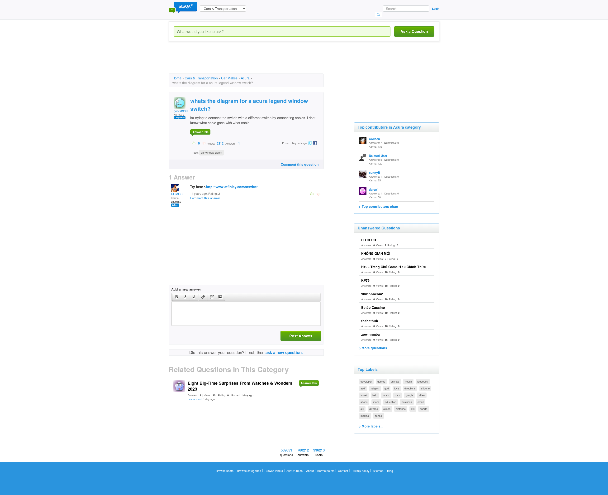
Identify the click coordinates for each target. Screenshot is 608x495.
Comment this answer (205, 198)
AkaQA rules (294, 471)
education (390, 402)
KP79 (365, 280)
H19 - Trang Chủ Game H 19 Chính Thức (393, 266)
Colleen (374, 138)
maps (376, 402)
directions (410, 388)
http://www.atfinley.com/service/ (232, 186)
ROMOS (177, 194)
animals (395, 381)
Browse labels (274, 471)
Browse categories (249, 471)
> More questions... (374, 347)
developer (366, 381)
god (387, 388)
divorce (373, 409)
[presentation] (176, 297)
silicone (425, 388)
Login (435, 8)
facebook (422, 381)
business (407, 402)
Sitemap (378, 471)
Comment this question (300, 164)
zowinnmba (370, 334)
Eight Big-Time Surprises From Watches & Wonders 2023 (240, 386)
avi (412, 409)
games (381, 381)
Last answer (195, 399)
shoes (364, 402)
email (420, 402)
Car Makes (229, 78)
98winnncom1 (372, 293)
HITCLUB (368, 240)
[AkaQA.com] (183, 7)
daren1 (374, 189)
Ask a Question (414, 31)
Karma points (325, 471)
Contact (343, 471)
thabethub (369, 320)
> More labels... (371, 426)
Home (176, 78)
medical (365, 415)
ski (362, 409)
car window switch (211, 152)
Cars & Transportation (201, 78)
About (310, 471)
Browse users (224, 471)
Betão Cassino (373, 307)
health (408, 381)
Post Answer (300, 336)
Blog (390, 471)
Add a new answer (186, 289)
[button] (176, 297)
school (378, 415)
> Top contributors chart (378, 206)
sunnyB (374, 172)
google (409, 395)
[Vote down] (204, 143)
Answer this (200, 132)
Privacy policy (360, 471)
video (422, 395)
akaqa (386, 409)
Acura (245, 78)
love (396, 388)
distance (401, 409)
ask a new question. (284, 352)
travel (364, 395)
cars (397, 395)
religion (375, 388)
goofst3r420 (182, 111)
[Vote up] (194, 143)
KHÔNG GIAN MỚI (375, 253)
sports (423, 409)
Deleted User (378, 155)
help (374, 395)
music (386, 395)
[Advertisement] (255, 62)
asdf (363, 388)
